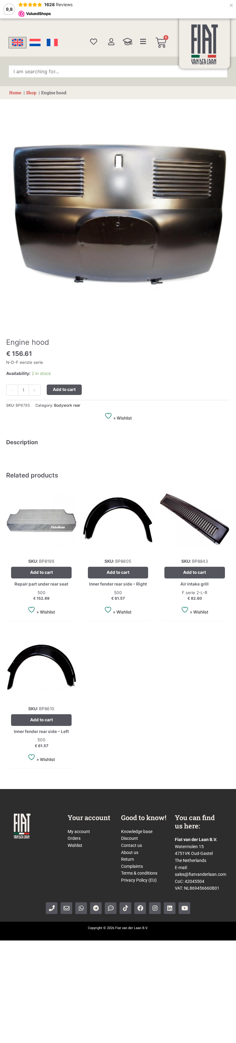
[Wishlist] (93, 41)
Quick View (41, 549)
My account (79, 831)
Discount (129, 838)
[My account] (111, 41)
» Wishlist (122, 418)
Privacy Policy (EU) (139, 880)
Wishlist (75, 845)
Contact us (131, 845)
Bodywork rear (67, 405)
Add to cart (64, 389)
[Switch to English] (17, 42)
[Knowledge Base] (127, 41)
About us (129, 852)
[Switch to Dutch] (35, 42)
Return (127, 859)
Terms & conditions (139, 873)
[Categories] (143, 41)
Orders (74, 838)
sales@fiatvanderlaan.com (200, 874)
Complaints (132, 866)
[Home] (204, 44)
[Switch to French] (52, 42)
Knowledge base (136, 831)
